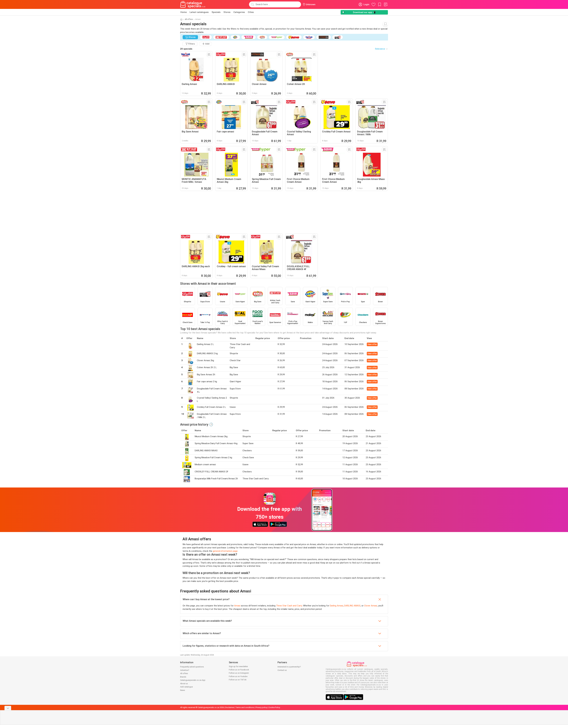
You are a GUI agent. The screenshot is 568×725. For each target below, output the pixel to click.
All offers (189, 19)
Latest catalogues (199, 12)
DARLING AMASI (352, 605)
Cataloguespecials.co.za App (192, 680)
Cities (251, 12)
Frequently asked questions (192, 667)
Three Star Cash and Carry (289, 605)
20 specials (186, 49)
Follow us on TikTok (238, 680)
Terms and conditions (244, 707)
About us (184, 683)
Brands (183, 677)
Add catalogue (186, 687)
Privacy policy (261, 707)
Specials (216, 12)
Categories (239, 12)
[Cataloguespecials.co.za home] (192, 4)
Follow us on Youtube (238, 676)
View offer (372, 344)
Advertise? (184, 670)
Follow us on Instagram (239, 673)
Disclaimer (229, 707)
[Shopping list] (385, 4)
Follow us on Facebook (239, 670)
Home (183, 12)
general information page (225, 551)
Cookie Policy (274, 707)
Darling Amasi (336, 605)
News (182, 690)
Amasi (237, 605)
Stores (226, 12)
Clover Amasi (370, 605)
